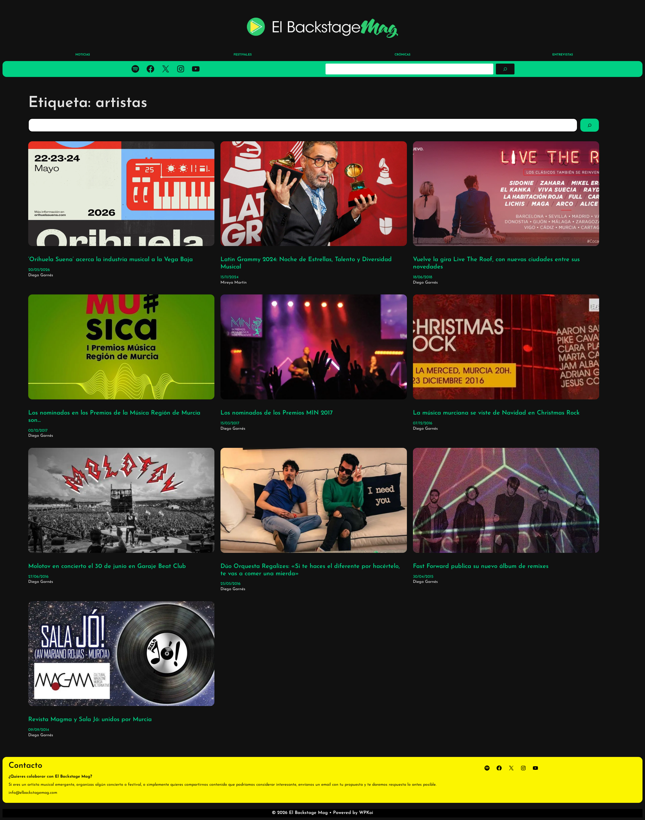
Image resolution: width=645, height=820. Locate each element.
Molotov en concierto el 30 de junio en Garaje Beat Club (107, 566)
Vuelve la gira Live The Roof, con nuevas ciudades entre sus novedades (496, 263)
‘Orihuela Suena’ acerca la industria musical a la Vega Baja (110, 260)
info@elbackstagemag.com (33, 793)
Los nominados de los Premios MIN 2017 (276, 413)
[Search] (589, 125)
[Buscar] (505, 69)
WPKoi (366, 813)
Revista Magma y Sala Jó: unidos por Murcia (90, 720)
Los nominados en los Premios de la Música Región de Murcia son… (114, 416)
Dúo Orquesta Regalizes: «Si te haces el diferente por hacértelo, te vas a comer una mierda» (310, 570)
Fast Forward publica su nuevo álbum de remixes (481, 566)
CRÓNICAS (402, 54)
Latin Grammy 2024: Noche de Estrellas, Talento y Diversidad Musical (306, 263)
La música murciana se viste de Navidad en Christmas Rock (496, 413)
